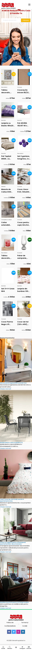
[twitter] (14, 632)
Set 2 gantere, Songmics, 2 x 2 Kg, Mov (24, 157)
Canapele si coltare (6, 219)
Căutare (9, 648)
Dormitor (3, 120)
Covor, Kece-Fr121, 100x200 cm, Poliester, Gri (23, 190)
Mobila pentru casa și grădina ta (11, 442)
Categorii (22, 648)
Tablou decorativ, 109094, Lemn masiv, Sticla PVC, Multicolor (7, 256)
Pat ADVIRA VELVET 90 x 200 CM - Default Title (22, 124)
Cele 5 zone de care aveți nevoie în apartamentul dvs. (12, 500)
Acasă (3, 648)
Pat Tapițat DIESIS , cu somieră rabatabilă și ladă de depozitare (7, 157)
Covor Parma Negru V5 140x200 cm (7, 323)
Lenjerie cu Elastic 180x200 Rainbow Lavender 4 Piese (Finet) (7, 124)
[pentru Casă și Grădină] (13, 4)
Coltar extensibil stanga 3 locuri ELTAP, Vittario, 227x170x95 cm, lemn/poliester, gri (8, 223)
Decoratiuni (4, 87)
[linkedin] (23, 632)
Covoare (19, 87)
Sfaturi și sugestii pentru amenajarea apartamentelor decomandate (13, 543)
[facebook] (9, 632)
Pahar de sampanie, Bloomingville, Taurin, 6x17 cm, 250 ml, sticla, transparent (23, 256)
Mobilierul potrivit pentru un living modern (14, 602)
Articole (29, 648)
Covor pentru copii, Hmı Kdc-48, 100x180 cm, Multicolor (23, 223)
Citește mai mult (5, 389)
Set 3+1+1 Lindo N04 (7, 289)
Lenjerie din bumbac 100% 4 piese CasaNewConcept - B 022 (24, 289)
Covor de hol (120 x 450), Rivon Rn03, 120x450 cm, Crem (22, 323)
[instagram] (18, 632)
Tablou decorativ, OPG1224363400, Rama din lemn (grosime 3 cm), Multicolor (8, 91)
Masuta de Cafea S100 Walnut (6, 190)
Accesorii (19, 252)
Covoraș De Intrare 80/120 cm (23, 91)
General (3, 186)
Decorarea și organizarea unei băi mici (13, 383)
